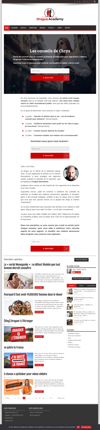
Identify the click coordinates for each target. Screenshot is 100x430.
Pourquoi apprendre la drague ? (81, 278)
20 (39, 398)
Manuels (42, 28)
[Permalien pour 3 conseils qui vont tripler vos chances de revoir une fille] (70, 325)
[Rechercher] (94, 1)
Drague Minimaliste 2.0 (11, 412)
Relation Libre (9, 420)
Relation (70, 342)
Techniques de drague (74, 347)
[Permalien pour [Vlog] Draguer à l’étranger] (18, 341)
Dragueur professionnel (74, 340)
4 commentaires (8, 324)
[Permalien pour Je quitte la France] (18, 368)
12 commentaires (9, 297)
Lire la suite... (39, 287)
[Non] (98, 427)
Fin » (51, 398)
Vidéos (60, 28)
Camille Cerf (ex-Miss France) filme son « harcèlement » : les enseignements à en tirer (85, 291)
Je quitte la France (14, 347)
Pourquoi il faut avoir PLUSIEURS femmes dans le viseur (33, 294)
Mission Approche (35, 415)
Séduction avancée (73, 344)
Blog (6, 28)
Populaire (71, 285)
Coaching (14, 28)
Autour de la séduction (74, 335)
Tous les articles (81, 260)
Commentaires (91, 285)
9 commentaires (8, 271)
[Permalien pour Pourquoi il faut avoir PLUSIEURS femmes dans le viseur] (18, 315)
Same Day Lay (9, 418)
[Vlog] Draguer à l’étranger (18, 321)
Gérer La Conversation (36, 412)
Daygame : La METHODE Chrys (14, 415)
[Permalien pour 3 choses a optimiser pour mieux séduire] (18, 394)
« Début (7, 398)
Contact (67, 28)
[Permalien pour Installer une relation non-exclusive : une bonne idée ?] (70, 302)
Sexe (69, 338)
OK (78, 427)
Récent (81, 285)
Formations (33, 28)
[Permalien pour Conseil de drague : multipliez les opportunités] (70, 309)
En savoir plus (86, 427)
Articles (23, 28)
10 (36, 398)
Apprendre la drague (73, 333)
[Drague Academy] (50, 20)
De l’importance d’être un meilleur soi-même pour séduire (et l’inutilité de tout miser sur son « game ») (85, 313)
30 (43, 398)
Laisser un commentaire (10, 350)
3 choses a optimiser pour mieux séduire (25, 374)
